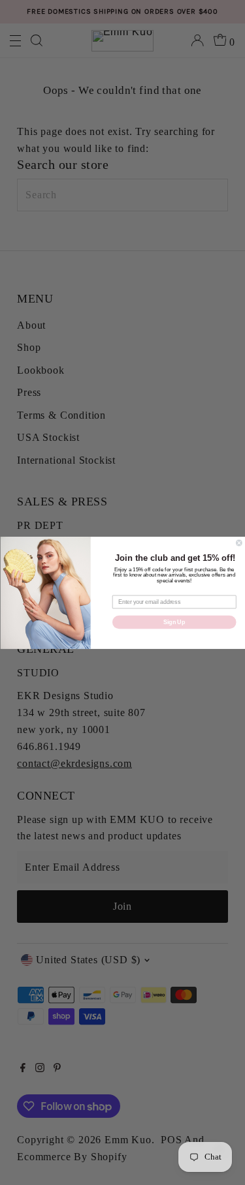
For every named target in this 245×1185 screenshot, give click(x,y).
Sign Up (174, 622)
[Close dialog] (238, 543)
